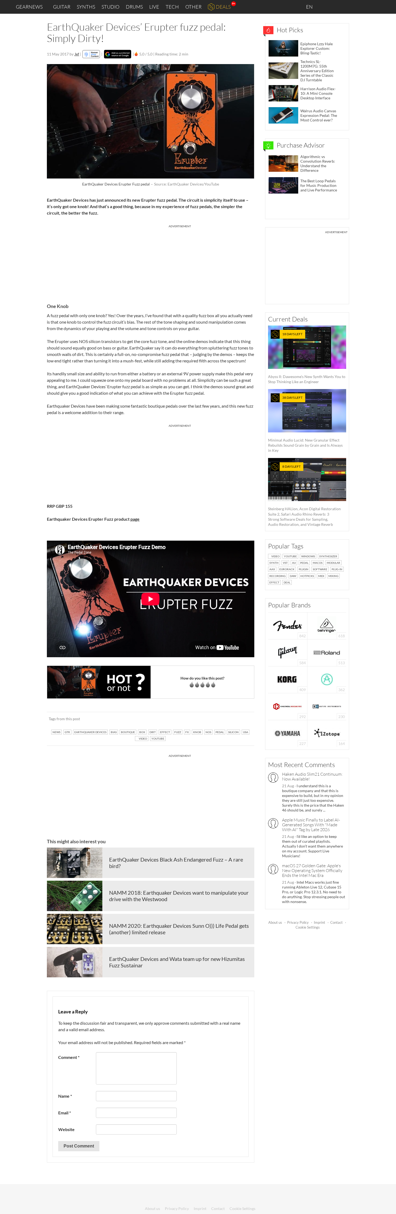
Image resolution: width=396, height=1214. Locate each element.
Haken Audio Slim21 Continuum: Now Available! (312, 776)
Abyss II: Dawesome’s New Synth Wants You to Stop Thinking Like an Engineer (306, 358)
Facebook (349, 7)
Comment (68, 1057)
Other (193, 7)
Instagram (338, 6)
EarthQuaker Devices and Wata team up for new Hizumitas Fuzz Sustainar (177, 962)
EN (310, 7)
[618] (326, 625)
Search (388, 7)
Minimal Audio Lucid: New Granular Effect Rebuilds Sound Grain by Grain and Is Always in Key (305, 424)
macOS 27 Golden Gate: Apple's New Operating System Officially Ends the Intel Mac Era (312, 870)
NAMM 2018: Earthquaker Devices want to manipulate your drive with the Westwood (179, 895)
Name (65, 1095)
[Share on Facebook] (223, 718)
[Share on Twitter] (243, 718)
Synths (86, 7)
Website (66, 1129)
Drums (134, 7)
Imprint (319, 922)
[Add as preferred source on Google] (117, 54)
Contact (336, 922)
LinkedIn (326, 6)
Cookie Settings (308, 927)
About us (275, 922)
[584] (287, 652)
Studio (110, 7)
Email (64, 1112)
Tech (172, 7)
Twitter (361, 6)
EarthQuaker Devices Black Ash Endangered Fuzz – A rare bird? (176, 862)
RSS (374, 7)
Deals (223, 7)
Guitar (61, 7)
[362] (327, 679)
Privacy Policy (298, 922)
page (135, 519)
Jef (76, 54)
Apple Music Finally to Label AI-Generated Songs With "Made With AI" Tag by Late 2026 (311, 824)
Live (154, 7)
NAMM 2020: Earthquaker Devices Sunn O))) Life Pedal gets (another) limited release (179, 928)
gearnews (29, 7)
